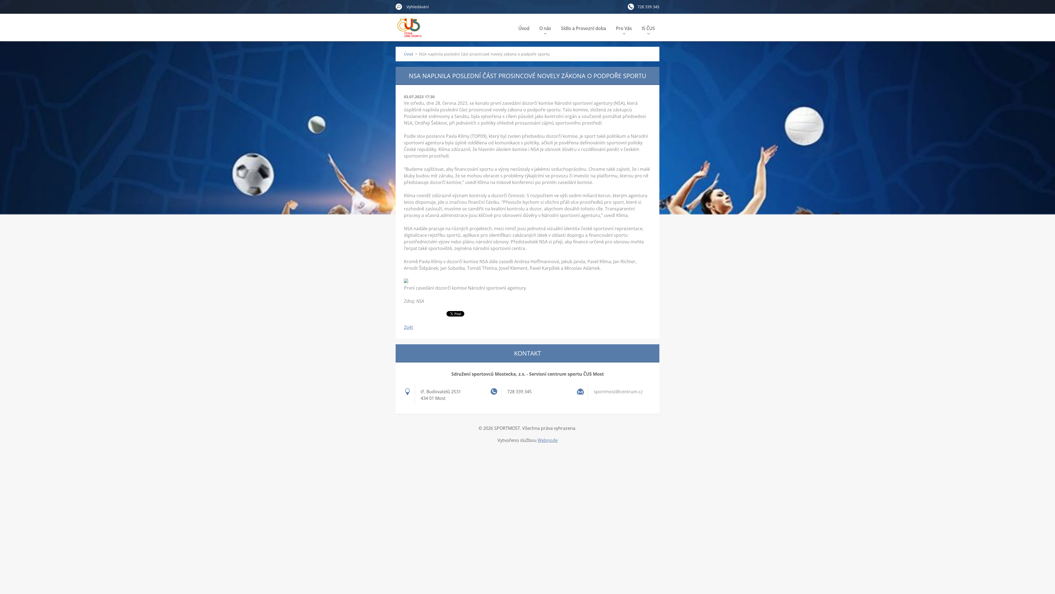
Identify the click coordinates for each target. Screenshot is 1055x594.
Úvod (523, 28)
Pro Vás (624, 28)
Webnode (548, 440)
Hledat (399, 7)
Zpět (408, 327)
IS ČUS (648, 28)
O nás (545, 28)
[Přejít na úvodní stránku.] (410, 31)
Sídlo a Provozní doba (583, 28)
